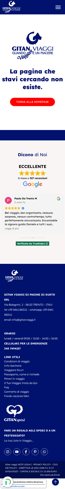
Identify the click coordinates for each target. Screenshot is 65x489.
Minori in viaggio (14, 378)
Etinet (57, 475)
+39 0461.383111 (17, 309)
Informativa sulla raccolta (14, 486)
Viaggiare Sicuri (14, 370)
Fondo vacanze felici (16, 396)
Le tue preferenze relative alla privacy (27, 482)
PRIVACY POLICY (42, 464)
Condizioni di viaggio (17, 361)
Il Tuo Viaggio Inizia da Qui (20, 383)
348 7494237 (12, 348)
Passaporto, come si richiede (21, 374)
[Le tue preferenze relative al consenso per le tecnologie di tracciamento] (6, 483)
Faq (6, 387)
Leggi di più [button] (12, 228)
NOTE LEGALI (25, 464)
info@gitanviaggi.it (24, 319)
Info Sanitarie (12, 365)
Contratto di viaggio (16, 391)
